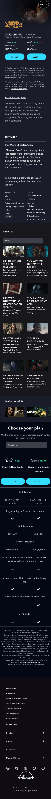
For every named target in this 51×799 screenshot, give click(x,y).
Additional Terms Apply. (19, 89)
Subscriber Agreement (13, 708)
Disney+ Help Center (32, 662)
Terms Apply (8, 630)
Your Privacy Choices (12, 713)
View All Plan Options (15, 97)
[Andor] (14, 412)
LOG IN (43, 4)
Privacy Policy (10, 693)
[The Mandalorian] (36, 412)
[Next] (46, 412)
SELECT (14, 57)
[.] (8, 768)
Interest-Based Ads (12, 719)
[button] (25, 724)
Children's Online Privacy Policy (16, 698)
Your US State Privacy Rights (15, 703)
